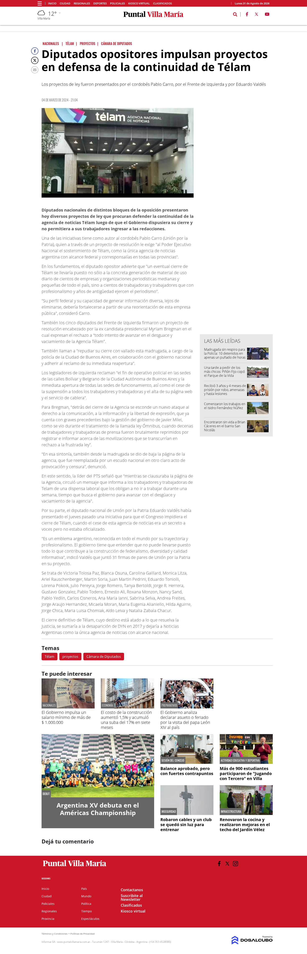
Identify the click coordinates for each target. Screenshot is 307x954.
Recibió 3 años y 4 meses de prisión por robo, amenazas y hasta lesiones (225, 389)
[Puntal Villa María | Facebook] (247, 15)
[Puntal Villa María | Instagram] (235, 863)
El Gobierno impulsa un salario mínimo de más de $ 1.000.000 (66, 717)
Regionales (82, 3)
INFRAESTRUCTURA (231, 811)
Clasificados (162, 3)
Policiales (117, 3)
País (84, 889)
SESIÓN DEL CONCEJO (172, 760)
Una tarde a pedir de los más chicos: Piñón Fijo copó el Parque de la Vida (224, 371)
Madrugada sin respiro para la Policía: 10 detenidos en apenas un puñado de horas (224, 353)
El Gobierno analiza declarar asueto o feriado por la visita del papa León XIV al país (185, 720)
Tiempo (86, 911)
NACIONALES (49, 705)
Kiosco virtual (139, 3)
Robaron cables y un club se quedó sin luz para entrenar (186, 824)
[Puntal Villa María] (75, 866)
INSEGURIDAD (168, 811)
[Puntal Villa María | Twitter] (256, 15)
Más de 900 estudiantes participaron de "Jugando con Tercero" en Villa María (246, 776)
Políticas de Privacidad (82, 933)
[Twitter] (34, 60)
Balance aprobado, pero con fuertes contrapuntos (186, 771)
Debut (46, 793)
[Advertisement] (236, 247)
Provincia (48, 919)
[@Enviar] (34, 69)
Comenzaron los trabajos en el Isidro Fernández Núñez (224, 406)
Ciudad (65, 3)
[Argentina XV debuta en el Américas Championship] (98, 765)
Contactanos (132, 889)
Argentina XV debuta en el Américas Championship (98, 809)
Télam (49, 656)
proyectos (70, 656)
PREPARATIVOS (169, 705)
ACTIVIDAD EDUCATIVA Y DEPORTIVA (240, 760)
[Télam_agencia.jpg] (118, 153)
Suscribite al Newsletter (132, 897)
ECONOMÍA (107, 705)
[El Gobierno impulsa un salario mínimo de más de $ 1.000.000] (68, 707)
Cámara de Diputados (103, 656)
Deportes (100, 3)
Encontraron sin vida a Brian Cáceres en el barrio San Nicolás (225, 426)
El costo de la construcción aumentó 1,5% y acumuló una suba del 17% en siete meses (126, 720)
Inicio (52, 3)
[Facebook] (34, 51)
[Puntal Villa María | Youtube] (267, 15)
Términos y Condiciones (54, 933)
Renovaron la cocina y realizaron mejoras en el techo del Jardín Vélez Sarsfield (245, 827)
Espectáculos (90, 919)
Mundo (86, 896)
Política (86, 904)
